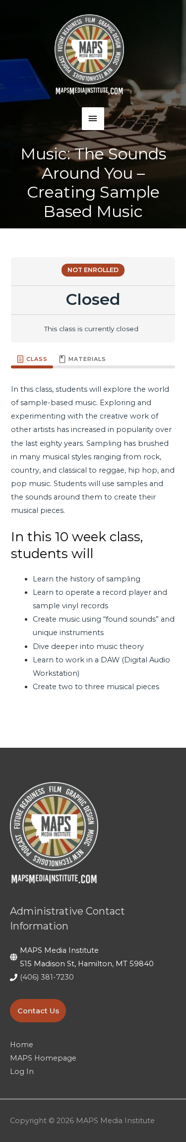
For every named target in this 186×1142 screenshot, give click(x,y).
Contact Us (38, 1010)
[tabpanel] (93, 543)
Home (21, 1044)
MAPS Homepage (43, 1058)
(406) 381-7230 (47, 977)
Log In (22, 1071)
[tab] (32, 359)
